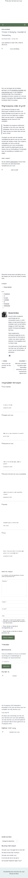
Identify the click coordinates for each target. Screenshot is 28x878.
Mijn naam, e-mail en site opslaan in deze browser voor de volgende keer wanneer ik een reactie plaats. (14, 621)
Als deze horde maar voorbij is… (11, 852)
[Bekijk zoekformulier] (24, 25)
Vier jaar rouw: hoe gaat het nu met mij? (13, 850)
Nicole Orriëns (7, 38)
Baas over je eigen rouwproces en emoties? (13, 433)
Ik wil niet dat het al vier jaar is (10, 858)
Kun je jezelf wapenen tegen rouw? (12, 860)
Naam (4, 602)
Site (3, 616)
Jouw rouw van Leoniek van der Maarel (6, 364)
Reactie (4, 581)
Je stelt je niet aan (7, 405)
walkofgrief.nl (14, 161)
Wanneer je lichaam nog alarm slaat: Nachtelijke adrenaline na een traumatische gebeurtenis (20, 367)
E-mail (4, 609)
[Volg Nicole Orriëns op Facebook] (9, 355)
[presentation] (14, 394)
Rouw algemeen (6, 29)
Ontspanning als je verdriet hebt (10, 522)
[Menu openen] (3, 25)
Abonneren (6, 666)
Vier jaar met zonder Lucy (9, 855)
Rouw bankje (7, 287)
